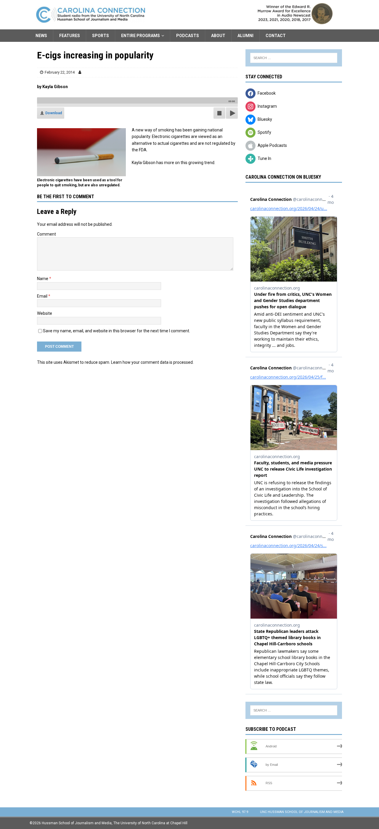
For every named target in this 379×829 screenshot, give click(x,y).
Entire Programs (140, 35)
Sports (100, 35)
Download (53, 113)
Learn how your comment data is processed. (152, 362)
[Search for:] (293, 58)
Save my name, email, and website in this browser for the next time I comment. (116, 330)
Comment (46, 234)
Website (44, 313)
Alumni (245, 35)
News (41, 35)
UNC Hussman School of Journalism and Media (301, 812)
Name (43, 278)
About (218, 35)
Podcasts (187, 35)
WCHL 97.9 (240, 812)
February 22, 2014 (60, 72)
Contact (276, 35)
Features (69, 35)
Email (42, 296)
